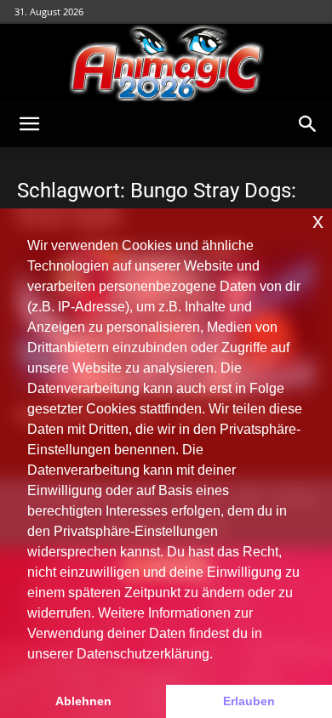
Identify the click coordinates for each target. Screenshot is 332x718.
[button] (29, 124)
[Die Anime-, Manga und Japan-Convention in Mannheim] (166, 63)
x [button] (317, 221)
